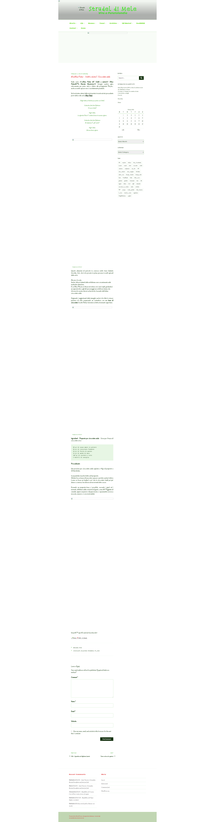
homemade (132, 181)
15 (123, 121)
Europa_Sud (138, 175)
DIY (138, 168)
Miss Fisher (88, 95)
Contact (73, 28)
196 (119, 162)
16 (127, 121)
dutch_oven (121, 175)
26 (139, 124)
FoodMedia (91, 651)
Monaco (91, 23)
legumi (120, 184)
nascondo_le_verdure (124, 187)
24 (131, 124)
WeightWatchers (122, 196)
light (133, 184)
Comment (74, 677)
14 (119, 121)
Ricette (72, 23)
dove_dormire (122, 171)
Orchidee (113, 23)
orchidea (137, 187)
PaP (119, 190)
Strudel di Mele (113, 8)
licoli (129, 184)
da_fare (133, 168)
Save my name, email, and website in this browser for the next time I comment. (91, 732)
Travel (102, 23)
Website (73, 721)
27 (142, 124)
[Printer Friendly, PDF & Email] (79, 638)
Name (73, 701)
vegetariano (135, 193)
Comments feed (105, 787)
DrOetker (138, 171)
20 (142, 121)
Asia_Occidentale (137, 162)
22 (123, 124)
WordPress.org (105, 791)
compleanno (127, 168)
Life (81, 23)
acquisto (124, 162)
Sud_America (139, 190)
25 (135, 124)
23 (127, 124)
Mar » (138, 129)
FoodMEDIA (140, 23)
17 (131, 121)
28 (119, 126)
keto (137, 181)
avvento (120, 165)
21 (119, 124)
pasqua (124, 190)
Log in (103, 780)
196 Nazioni (126, 23)
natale (132, 187)
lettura (125, 184)
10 (131, 118)
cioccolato (76, 651)
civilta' (141, 165)
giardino (126, 181)
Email (73, 711)
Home (83, 28)
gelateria (120, 181)
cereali (125, 165)
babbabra (85, 74)
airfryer (129, 162)
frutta (131, 178)
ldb (141, 181)
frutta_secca (137, 178)
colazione (84, 651)
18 (135, 121)
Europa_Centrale (130, 175)
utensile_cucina (127, 193)
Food (80, 647)
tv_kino (97, 651)
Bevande (75, 647)
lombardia (138, 184)
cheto (130, 165)
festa (120, 178)
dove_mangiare (130, 171)
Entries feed (104, 783)
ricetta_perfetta (131, 190)
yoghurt (129, 196)
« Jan (123, 129)
